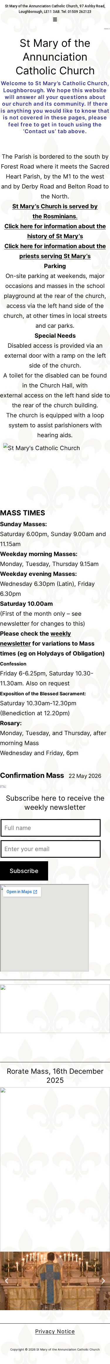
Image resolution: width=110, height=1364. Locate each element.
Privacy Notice (55, 1331)
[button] (55, 20)
